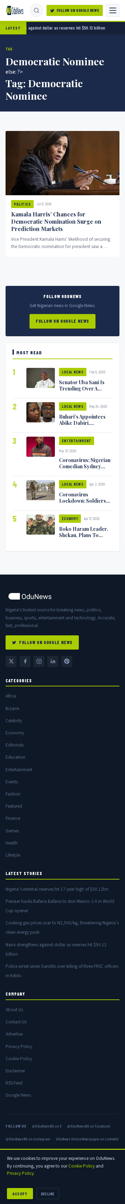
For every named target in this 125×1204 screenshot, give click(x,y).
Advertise (14, 1034)
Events (12, 781)
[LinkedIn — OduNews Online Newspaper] (52, 661)
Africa (11, 696)
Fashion (13, 794)
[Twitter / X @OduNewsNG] (11, 661)
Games (12, 830)
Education (15, 757)
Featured (14, 806)
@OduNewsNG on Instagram (28, 1138)
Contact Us (16, 1022)
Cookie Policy (19, 1058)
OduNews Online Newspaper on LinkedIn (87, 1138)
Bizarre (12, 708)
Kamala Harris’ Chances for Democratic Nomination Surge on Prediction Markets (56, 221)
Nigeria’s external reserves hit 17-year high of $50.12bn (57, 889)
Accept (19, 1193)
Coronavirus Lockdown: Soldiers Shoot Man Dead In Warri (82, 503)
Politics (22, 204)
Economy (70, 518)
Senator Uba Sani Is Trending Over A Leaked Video (82, 388)
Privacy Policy (19, 1046)
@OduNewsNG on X (46, 1125)
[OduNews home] (62, 596)
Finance (13, 818)
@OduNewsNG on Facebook (88, 1125)
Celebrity (14, 720)
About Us (14, 1009)
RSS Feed (14, 1083)
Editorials (15, 745)
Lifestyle (13, 855)
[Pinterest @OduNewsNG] (66, 661)
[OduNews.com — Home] (15, 10)
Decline (48, 1193)
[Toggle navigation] (112, 10)
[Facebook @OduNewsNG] (25, 661)
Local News (73, 372)
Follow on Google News (78, 10)
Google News (18, 1095)
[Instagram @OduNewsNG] (38, 661)
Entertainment (76, 440)
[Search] (36, 10)
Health (12, 843)
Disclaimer (15, 1070)
